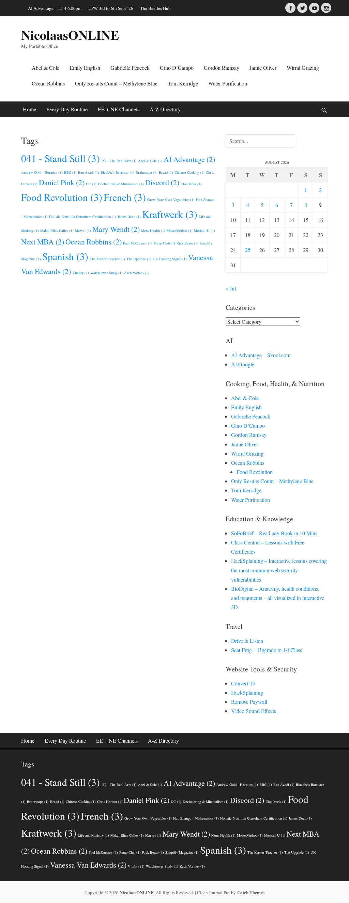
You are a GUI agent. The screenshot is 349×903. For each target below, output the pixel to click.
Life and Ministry (93, 835)
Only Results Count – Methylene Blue (116, 83)
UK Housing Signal (170, 258)
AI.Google (242, 364)
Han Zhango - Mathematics (196, 818)
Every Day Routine (67, 109)
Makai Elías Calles (57, 230)
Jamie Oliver (262, 67)
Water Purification (227, 83)
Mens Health (153, 230)
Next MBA (42, 242)
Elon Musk (191, 183)
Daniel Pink (62, 182)
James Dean (129, 216)
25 (248, 249)
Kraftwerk (169, 214)
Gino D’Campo (177, 67)
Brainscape (146, 172)
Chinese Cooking (189, 172)
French (125, 197)
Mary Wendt (116, 229)
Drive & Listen (247, 640)
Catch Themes (250, 892)
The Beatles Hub (155, 8)
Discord (162, 182)
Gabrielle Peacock (130, 67)
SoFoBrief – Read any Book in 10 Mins (274, 533)
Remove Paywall (249, 701)
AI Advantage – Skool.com (260, 355)
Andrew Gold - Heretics (42, 172)
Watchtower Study (106, 272)
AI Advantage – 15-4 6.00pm (54, 8)
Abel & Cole (45, 67)
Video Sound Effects (253, 710)
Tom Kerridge (183, 83)
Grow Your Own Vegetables (171, 199)
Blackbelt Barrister (117, 172)
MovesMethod (180, 230)
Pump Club (164, 243)
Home (29, 109)
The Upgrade (138, 258)
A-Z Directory (165, 109)
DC (91, 183)
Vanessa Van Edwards (88, 865)
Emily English (85, 67)
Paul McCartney (137, 243)
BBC (70, 172)
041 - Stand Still (60, 158)
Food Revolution (61, 197)
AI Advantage (189, 159)
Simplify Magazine (182, 852)
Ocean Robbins (48, 83)
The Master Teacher (107, 258)
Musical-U (204, 230)
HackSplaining (247, 692)
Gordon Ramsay (221, 67)
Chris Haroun (109, 801)
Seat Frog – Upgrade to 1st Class (266, 649)
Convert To (243, 683)
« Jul (231, 288)
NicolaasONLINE (70, 35)
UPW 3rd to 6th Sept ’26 (110, 8)
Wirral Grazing (303, 67)
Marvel (83, 230)
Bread (166, 172)
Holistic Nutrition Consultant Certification (82, 216)
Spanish (65, 256)
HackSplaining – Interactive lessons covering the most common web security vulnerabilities (279, 570)
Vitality (80, 272)
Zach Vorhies (136, 272)
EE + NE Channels (118, 109)
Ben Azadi (88, 172)
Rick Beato (187, 243)
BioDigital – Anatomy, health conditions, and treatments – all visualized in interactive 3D (277, 598)
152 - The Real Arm (119, 160)
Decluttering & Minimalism (121, 183)
